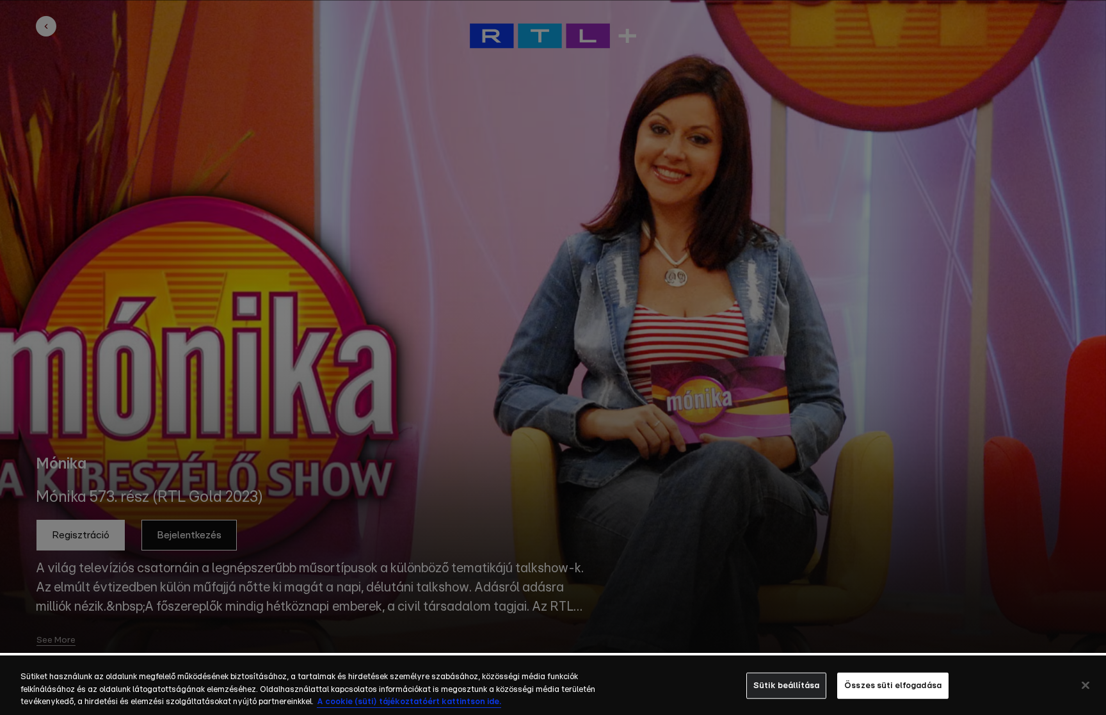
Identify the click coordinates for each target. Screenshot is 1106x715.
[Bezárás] (1085, 685)
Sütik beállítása (786, 685)
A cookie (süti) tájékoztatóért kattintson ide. (409, 702)
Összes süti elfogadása (893, 685)
